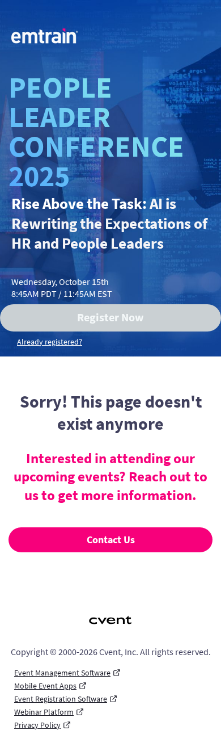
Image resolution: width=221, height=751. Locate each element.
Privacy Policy (37, 725)
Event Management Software (62, 673)
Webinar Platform (44, 712)
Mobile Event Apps (45, 686)
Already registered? (49, 342)
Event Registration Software (60, 699)
